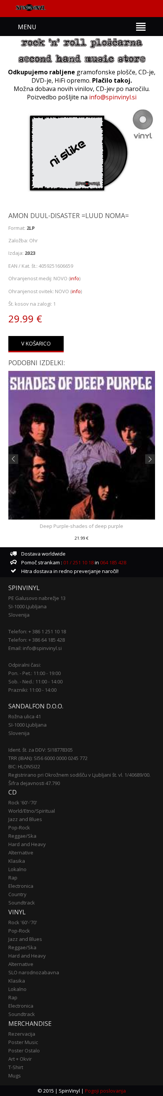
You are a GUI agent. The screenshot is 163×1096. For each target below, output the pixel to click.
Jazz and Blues (25, 819)
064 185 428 (113, 562)
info (74, 278)
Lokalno (17, 869)
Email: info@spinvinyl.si (35, 648)
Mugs (14, 1075)
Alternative (20, 852)
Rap (12, 877)
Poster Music (23, 1042)
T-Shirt (15, 1067)
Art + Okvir (20, 1058)
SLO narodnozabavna (33, 972)
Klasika (16, 860)
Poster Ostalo (24, 1050)
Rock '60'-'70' (22, 802)
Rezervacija (21, 1033)
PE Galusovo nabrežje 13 (37, 598)
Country (17, 894)
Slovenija (19, 614)
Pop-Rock (19, 827)
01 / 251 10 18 (78, 562)
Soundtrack (21, 902)
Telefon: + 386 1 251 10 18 (37, 631)
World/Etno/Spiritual (31, 810)
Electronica (20, 885)
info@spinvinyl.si (112, 97)
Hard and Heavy (27, 844)
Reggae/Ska (22, 835)
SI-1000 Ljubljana (27, 606)
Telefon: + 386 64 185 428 (36, 639)
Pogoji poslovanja (105, 1090)
